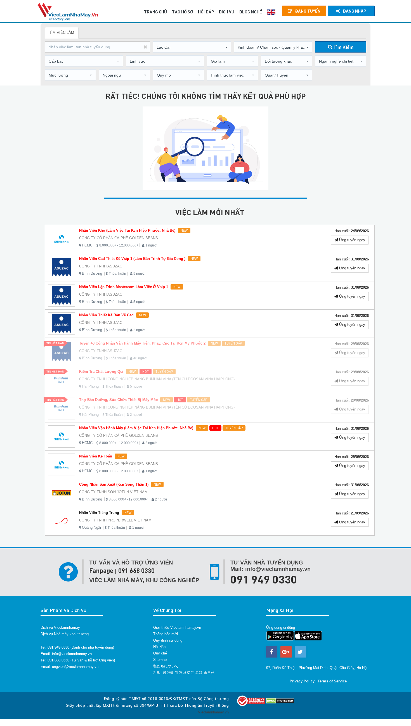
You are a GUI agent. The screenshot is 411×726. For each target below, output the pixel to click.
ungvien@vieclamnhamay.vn (75, 667)
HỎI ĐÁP (206, 11)
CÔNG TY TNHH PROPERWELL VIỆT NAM (115, 520)
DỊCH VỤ (226, 11)
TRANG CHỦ (155, 11)
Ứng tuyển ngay (351, 240)
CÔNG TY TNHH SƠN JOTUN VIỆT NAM (113, 492)
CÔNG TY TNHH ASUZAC (100, 266)
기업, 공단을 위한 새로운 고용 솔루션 (183, 672)
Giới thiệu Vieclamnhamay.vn (177, 627)
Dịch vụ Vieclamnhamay (60, 627)
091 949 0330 (263, 579)
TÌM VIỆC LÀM (61, 32)
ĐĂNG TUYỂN (307, 10)
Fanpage (101, 570)
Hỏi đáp (159, 647)
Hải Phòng (90, 386)
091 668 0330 (136, 570)
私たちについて (166, 666)
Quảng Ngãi (91, 527)
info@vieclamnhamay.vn (72, 654)
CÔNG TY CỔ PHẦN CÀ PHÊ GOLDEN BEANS (118, 238)
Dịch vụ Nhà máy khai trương (65, 634)
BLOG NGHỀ (250, 11)
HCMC (87, 245)
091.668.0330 (58, 660)
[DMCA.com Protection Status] (280, 700)
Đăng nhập (354, 10)
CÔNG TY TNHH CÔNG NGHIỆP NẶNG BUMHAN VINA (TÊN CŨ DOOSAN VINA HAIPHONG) (157, 379)
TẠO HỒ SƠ (182, 11)
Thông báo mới (165, 634)
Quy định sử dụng (167, 640)
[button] (192, 47)
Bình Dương (92, 273)
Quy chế (160, 653)
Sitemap (160, 660)
